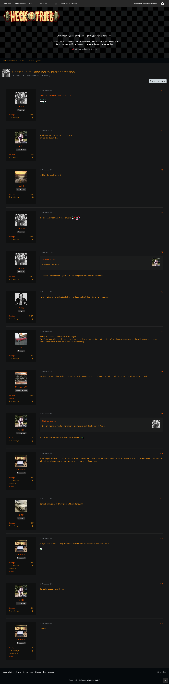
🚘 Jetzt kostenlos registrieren (84, 49)
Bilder (11, 486)
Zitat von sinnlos (49, 421)
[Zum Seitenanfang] (165, 680)
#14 (161, 623)
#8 (162, 371)
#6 (162, 292)
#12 (161, 538)
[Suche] (163, 4)
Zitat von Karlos (48, 259)
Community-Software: (84, 680)
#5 (162, 252)
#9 (162, 414)
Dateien (11, 398)
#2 (162, 130)
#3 (162, 170)
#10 (161, 453)
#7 (162, 331)
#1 (162, 90)
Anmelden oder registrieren (145, 3)
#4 (162, 212)
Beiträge (12, 115)
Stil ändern (162, 672)
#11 (161, 499)
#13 (161, 584)
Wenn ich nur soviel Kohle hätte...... (54, 95)
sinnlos (18, 75)
